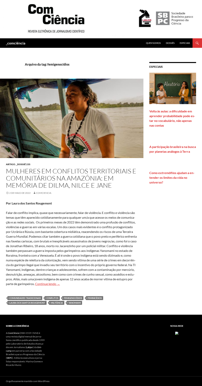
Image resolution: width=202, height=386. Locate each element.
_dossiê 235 (23, 164)
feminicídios (95, 298)
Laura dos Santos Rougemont (27, 302)
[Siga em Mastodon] (176, 332)
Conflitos (52, 298)
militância (57, 302)
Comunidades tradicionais (25, 298)
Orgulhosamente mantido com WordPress (28, 381)
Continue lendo (47, 284)
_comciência (15, 43)
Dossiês (170, 43)
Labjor (29, 347)
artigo (10, 164)
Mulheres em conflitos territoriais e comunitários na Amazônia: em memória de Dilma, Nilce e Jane (71, 178)
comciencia (43, 192)
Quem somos (153, 43)
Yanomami (74, 302)
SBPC (9, 357)
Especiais (185, 43)
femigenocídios (73, 298)
